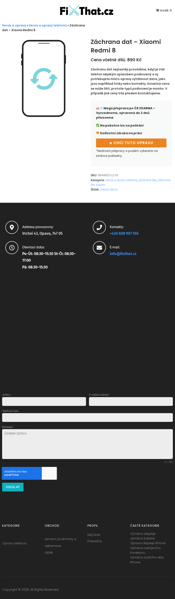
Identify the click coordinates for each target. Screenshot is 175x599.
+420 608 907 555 (124, 233)
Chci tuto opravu (133, 142)
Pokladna (95, 541)
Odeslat (13, 487)
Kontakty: (117, 227)
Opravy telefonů (14, 543)
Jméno (7, 394)
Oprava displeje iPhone (148, 543)
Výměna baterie (142, 538)
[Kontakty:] (99, 227)
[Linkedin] (161, 590)
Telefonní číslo (10, 411)
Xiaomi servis (109, 189)
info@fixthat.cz (123, 253)
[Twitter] (145, 590)
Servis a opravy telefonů (48, 25)
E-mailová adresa (99, 394)
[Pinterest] (169, 590)
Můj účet (94, 535)
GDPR (49, 553)
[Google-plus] (153, 590)
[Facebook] (137, 590)
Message (8, 427)
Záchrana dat (147, 180)
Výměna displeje (143, 534)
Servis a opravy (14, 25)
